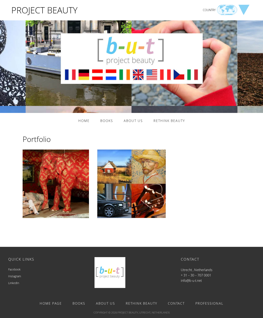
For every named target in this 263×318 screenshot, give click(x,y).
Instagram (14, 276)
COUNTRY (209, 10)
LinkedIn (13, 283)
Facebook (14, 269)
